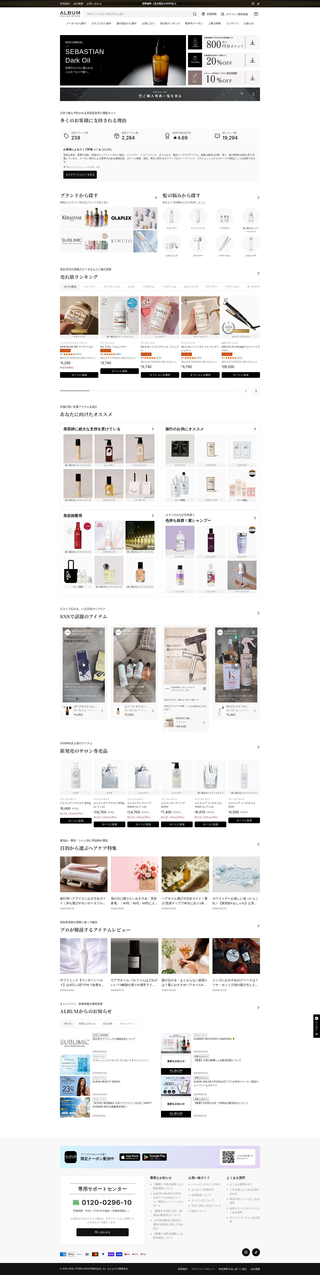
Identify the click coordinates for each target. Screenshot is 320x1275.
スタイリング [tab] (191, 286)
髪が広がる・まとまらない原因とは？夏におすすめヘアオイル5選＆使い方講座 (185, 985)
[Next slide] (256, 391)
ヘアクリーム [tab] (169, 286)
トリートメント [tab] (111, 286)
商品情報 (108, 1023)
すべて (68, 1023)
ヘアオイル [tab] (148, 286)
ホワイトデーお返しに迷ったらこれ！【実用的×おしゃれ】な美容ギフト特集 (235, 903)
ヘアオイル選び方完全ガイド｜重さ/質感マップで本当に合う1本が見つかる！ (185, 903)
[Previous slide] (246, 391)
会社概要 (78, 3)
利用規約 (65, 3)
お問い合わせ (94, 3)
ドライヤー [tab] (212, 286)
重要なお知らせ (87, 1023)
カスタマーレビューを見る (80, 174)
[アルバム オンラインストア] (224, 42)
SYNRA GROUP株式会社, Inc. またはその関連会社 (101, 1268)
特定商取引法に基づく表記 (233, 1269)
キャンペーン (127, 1023)
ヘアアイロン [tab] (232, 286)
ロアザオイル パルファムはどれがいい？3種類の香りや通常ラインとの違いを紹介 (134, 985)
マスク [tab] (131, 286)
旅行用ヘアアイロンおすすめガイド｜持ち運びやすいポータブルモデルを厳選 (83, 903)
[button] (316, 1026)
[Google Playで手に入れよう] (154, 1157)
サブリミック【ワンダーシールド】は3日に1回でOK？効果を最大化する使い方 (82, 985)
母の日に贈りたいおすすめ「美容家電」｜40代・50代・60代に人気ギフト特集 (134, 903)
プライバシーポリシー (203, 1269)
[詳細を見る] (102, 710)
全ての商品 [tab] (70, 286)
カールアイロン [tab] (255, 286)
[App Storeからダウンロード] (130, 1157)
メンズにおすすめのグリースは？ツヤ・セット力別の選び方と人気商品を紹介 (235, 985)
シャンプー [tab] (90, 286)
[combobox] (141, 14)
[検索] (195, 14)
